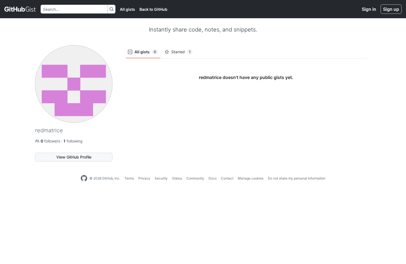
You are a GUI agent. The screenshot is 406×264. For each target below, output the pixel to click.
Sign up (391, 9)
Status (177, 178)
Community (195, 178)
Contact (227, 178)
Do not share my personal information (296, 178)
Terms (129, 178)
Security (161, 178)
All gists (127, 9)
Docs (213, 178)
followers (51, 141)
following (73, 141)
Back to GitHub (153, 9)
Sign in (369, 9)
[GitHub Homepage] (84, 178)
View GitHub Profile (73, 157)
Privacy (144, 178)
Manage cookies (250, 178)
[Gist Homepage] (20, 9)
